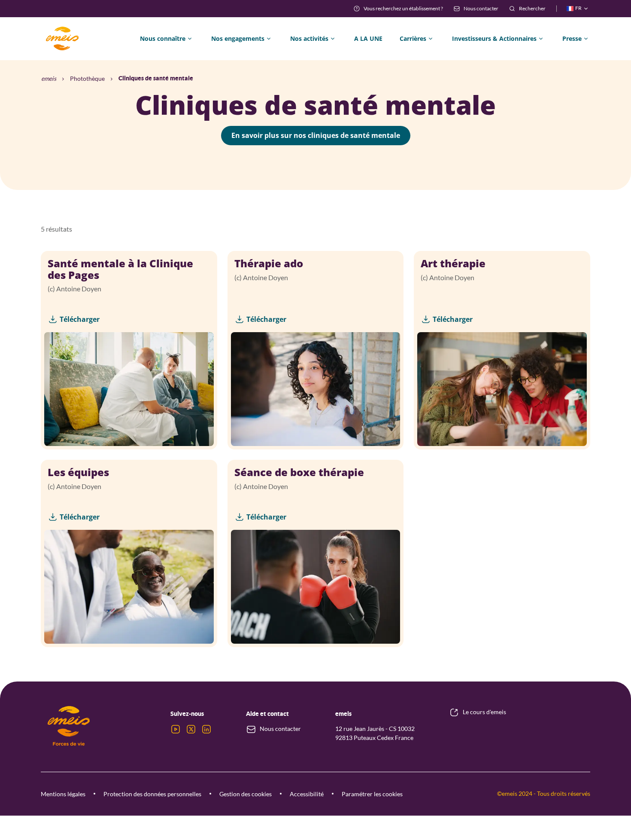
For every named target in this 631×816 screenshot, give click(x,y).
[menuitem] (398, 8)
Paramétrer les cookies (372, 794)
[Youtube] (175, 729)
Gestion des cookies (245, 794)
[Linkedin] (206, 729)
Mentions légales (63, 794)
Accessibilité (307, 794)
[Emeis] (62, 38)
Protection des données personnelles (152, 794)
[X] (191, 729)
